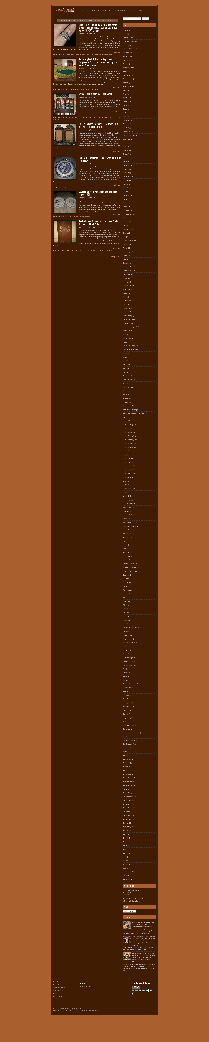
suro (124, 752)
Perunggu (126, 635)
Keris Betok (126, 387)
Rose (124, 691)
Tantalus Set (127, 759)
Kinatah (125, 398)
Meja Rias (126, 534)
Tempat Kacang (128, 785)
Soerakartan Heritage (130, 733)
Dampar (125, 207)
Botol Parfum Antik (129, 135)
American (126, 71)
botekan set (127, 132)
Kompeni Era (127, 406)
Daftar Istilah (133, 10)
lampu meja (127, 470)
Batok (125, 109)
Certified (126, 173)
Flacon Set (126, 244)
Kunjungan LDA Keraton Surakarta (134, 413)
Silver (125, 714)
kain (89, 89)
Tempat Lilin (127, 793)
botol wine (126, 139)
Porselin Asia (127, 661)
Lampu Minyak (105, 117)
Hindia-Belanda (70, 54)
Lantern (125, 481)
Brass (124, 147)
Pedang (125, 616)
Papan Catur (127, 590)
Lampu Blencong (128, 432)
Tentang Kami (91, 10)
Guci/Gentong (127, 308)
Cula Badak (126, 195)
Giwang (125, 297)
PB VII (125, 609)
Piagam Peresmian (129, 643)
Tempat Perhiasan (129, 804)
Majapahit (126, 511)
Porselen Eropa (128, 658)
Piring (67, 216)
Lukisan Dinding (128, 503)
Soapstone (126, 729)
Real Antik (126, 676)
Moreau (125, 549)
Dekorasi (74, 117)
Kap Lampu (126, 368)
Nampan (125, 560)
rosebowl (126, 695)
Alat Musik (126, 56)
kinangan (126, 395)
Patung (125, 594)
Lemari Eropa (127, 488)
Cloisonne (126, 192)
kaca (124, 357)
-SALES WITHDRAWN (130, 41)
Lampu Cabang (128, 436)
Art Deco (126, 83)
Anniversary (127, 75)
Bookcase (126, 124)
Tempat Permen (128, 808)
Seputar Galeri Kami (59, 988)
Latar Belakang (57, 985)
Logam (99, 54)
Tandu (125, 755)
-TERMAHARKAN (128, 49)
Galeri (125, 259)
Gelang (125, 282)
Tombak (125, 838)
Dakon (125, 203)
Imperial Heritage (81, 54)
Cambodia (126, 165)
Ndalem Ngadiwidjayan (130, 567)
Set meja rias (127, 706)
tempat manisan (128, 797)
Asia (124, 94)
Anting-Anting (127, 79)
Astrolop (126, 98)
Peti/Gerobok (127, 639)
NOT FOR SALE (128, 571)
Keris (124, 383)
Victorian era (127, 872)
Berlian (125, 113)
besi (124, 116)
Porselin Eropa (70, 187)
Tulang (125, 853)
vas (124, 861)
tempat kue (126, 789)
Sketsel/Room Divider (94, 250)
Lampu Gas (126, 451)
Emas (124, 233)
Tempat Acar (127, 774)
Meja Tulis (126, 537)
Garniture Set (127, 271)
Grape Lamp (127, 301)
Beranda (55, 982)
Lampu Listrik (127, 466)
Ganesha (126, 263)
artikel (125, 90)
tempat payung (128, 800)
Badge (125, 105)
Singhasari (126, 718)
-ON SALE (63, 117)
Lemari (125, 485)
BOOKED (62, 54)
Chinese (125, 184)
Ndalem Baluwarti (129, 564)
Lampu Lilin (126, 462)
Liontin (125, 492)
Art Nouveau (64, 250)
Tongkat (125, 842)
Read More (116, 53)
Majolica (125, 515)
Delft (124, 218)
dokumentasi (127, 229)
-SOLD (125, 45)
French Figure (127, 252)
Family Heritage (128, 240)
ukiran (125, 857)
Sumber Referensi (120, 10)
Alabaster (126, 53)
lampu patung (127, 477)
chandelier (126, 180)
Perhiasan (126, 631)
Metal (125, 541)
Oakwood (126, 575)
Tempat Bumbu (128, 782)
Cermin (68, 153)
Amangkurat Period (129, 60)
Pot (124, 669)
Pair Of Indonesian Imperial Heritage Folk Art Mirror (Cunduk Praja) (98, 125)
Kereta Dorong (128, 380)
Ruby (124, 699)
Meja (124, 530)
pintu (124, 646)
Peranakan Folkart (129, 624)
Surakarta (126, 748)
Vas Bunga (113, 117)
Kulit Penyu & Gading (130, 410)
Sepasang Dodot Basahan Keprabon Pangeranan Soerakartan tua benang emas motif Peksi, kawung (98, 62)
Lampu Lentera (128, 458)
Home (82, 10)
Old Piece (126, 579)
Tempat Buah (79, 187)
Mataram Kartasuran (129, 522)
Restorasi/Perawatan (129, 684)
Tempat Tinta (127, 819)
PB (124, 597)
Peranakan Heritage (129, 628)
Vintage (125, 876)
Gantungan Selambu (129, 267)
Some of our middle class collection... (96, 94)
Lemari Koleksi (102, 10)
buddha (125, 162)
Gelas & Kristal (87, 117)
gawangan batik (128, 274)
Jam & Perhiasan (92, 54)
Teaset (125, 770)
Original (125, 582)
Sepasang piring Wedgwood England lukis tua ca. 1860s (98, 193)
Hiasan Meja (127, 316)
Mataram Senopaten (129, 526)
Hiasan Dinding (128, 312)
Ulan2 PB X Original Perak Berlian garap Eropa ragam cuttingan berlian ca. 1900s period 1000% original (98, 27)
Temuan (125, 823)
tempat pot (126, 812)
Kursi (124, 417)
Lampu (125, 421)
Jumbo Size (126, 353)
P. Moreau (126, 586)
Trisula (125, 849)
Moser (125, 552)
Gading (125, 255)
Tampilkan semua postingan (103, 20)
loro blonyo (127, 500)
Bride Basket (127, 150)
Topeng (125, 845)
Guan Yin (126, 304)
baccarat (125, 101)
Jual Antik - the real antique (72, 1008)
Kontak (141, 10)
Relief (125, 680)
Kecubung (126, 376)
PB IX (125, 601)
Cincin (125, 188)
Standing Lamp (128, 744)
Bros (124, 158)
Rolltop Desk (127, 688)
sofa (124, 737)
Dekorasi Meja (127, 214)
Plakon (125, 654)
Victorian (126, 868)
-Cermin (125, 30)
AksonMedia (69, 1010)
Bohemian (126, 120)
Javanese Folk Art (82, 89)
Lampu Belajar (127, 428)
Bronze (125, 154)
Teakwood (126, 763)
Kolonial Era (127, 402)
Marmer (125, 519)
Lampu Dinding (128, 440)
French (125, 248)
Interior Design (128, 338)
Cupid (125, 199)
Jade (124, 342)
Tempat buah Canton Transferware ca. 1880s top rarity (100, 159)
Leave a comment (107, 54)
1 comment (94, 89)
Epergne (126, 237)
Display (80, 117)
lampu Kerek (127, 455)
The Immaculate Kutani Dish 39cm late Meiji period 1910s (143, 923)
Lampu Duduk (96, 117)
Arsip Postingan (58, 990)
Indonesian (126, 331)
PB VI (124, 605)
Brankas (125, 143)
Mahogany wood (128, 507)
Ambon (125, 64)
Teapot (125, 767)
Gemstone (126, 289)
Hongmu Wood (128, 323)
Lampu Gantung (128, 425)
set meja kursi (127, 703)
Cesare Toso (127, 177)
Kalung (125, 364)
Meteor (125, 545)
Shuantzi (125, 710)
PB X (124, 613)
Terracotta (126, 827)
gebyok (125, 278)
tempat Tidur (127, 815)
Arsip (110, 10)
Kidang (125, 391)
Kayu (94, 153)
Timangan (126, 834)
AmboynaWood (128, 68)
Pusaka (125, 673)
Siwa (124, 722)
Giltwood (126, 293)
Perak (125, 620)
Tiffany (125, 830)
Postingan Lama (115, 257)
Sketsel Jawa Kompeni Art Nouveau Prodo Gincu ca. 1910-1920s (98, 222)
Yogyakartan (127, 879)
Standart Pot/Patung (129, 740)
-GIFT (125, 34)
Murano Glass (127, 556)
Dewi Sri (125, 222)
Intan (124, 334)
